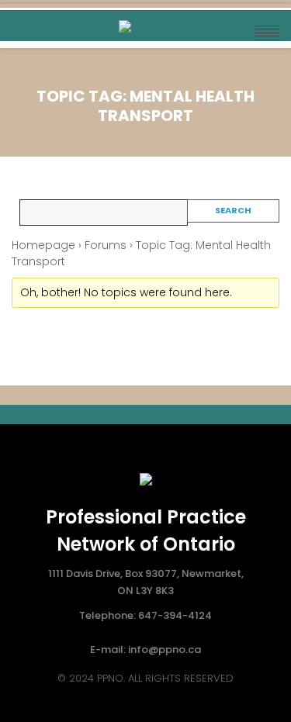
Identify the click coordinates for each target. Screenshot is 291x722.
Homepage (43, 245)
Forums (105, 245)
